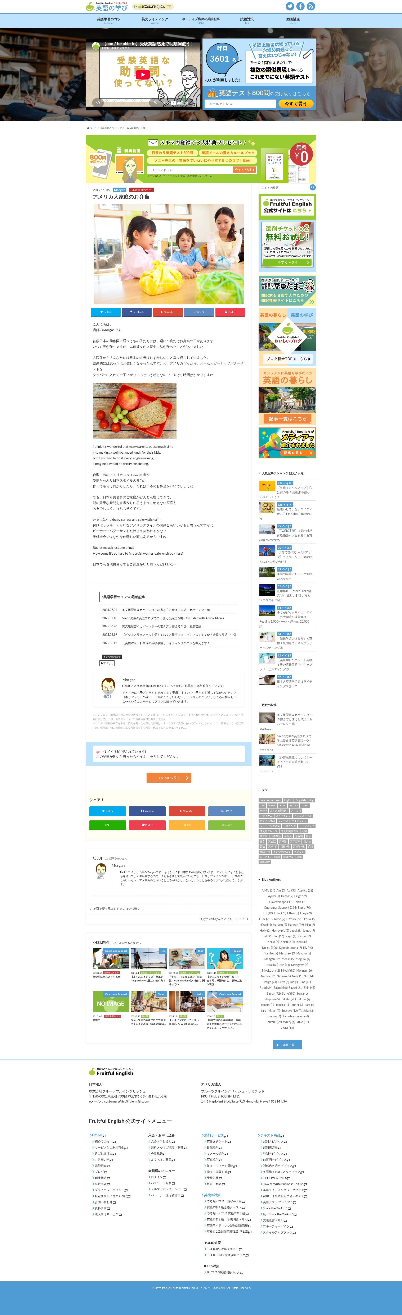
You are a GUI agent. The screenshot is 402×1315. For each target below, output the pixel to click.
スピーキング (283, 815)
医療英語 (276, 836)
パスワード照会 (161, 1183)
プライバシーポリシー (109, 1190)
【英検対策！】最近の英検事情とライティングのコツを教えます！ (166, 643)
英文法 (307, 841)
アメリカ (108, 663)
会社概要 (101, 1184)
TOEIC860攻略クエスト (223, 1249)
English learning (304, 800)
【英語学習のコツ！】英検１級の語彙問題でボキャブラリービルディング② (285, 662)
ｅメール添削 (215, 1153)
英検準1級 (299, 846)
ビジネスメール (303, 815)
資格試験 (265, 861)
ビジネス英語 (267, 820)
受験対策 (213, 1177)
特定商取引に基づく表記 (111, 1196)
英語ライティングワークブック (283, 1190)
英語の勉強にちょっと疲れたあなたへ (294, 574)
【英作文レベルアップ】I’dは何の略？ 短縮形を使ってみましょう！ (285, 490)
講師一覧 (288, 1044)
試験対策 (247, 20)
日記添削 (213, 1147)
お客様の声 (102, 1159)
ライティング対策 (270, 826)
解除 (181, 1147)
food (262, 805)
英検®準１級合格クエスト (224, 1207)
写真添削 (213, 1159)
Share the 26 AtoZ (275, 1208)
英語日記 (299, 851)
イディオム (266, 815)
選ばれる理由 (103, 1153)
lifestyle (293, 805)
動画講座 (293, 20)
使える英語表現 (289, 831)
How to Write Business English (283, 1184)
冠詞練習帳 (270, 1147)
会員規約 (157, 1153)
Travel (263, 810)
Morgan (118, 865)
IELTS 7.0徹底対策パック (223, 1272)
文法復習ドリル (273, 1220)
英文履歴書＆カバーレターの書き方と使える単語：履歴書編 (161, 626)
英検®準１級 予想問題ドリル (227, 1219)
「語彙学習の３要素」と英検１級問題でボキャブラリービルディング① (285, 640)
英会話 (272, 841)
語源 (299, 856)
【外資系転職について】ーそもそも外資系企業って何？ (286, 764)
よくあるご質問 (161, 1159)
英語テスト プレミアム (278, 1202)
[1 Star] (97, 752)
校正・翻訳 (214, 1184)
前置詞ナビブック (274, 1159)
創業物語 (101, 1177)
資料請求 (101, 1208)
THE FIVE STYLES (275, 1177)
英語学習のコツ (109, 20)
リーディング (306, 826)
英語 (310, 846)
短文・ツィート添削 (220, 1165)
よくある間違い (279, 810)
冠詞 (304, 831)
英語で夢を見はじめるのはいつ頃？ (116, 908)
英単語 (283, 841)
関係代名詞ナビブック (277, 1165)
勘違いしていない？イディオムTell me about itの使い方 (285, 511)
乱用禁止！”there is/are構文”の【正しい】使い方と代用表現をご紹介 (285, 593)
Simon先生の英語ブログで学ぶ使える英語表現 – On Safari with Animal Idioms (173, 618)
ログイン (157, 1177)
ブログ (99, 1171)
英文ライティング (155, 20)
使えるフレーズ (268, 831)
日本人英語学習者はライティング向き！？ (294, 681)
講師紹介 (101, 1165)
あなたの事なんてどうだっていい (222, 919)
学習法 (288, 836)
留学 (308, 836)
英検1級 (272, 846)
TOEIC (304, 805)
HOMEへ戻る (169, 778)
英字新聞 (295, 841)
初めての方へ (103, 1141)
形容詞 (299, 836)
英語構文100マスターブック (281, 1171)
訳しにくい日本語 (270, 856)
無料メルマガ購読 (162, 1147)
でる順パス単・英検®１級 (224, 1201)
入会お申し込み (161, 1141)
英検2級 (285, 846)
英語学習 (265, 851)
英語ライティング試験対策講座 (227, 1225)
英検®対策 (212, 1195)
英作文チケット (217, 1141)
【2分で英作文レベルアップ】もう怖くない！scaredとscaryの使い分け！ (285, 554)
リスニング (289, 826)
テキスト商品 (270, 1135)
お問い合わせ (103, 1202)
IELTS (282, 805)
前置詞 (263, 836)
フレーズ (283, 820)
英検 (262, 846)
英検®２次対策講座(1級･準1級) (227, 1231)
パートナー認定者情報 (165, 1195)
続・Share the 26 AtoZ (278, 1214)
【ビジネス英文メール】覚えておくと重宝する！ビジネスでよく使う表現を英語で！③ (179, 634)
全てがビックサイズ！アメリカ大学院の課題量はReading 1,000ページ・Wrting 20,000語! (285, 617)
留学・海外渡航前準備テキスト (283, 1196)
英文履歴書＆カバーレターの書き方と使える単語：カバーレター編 (166, 609)
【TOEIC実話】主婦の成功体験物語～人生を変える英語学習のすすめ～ (285, 533)
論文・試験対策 (217, 1171)
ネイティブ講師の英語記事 (201, 20)
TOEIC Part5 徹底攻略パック (226, 1255)
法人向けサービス (106, 1214)
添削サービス (214, 1135)
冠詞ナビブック (273, 1141)
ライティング (299, 820)
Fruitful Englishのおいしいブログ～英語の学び (199, 1287)
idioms (272, 805)
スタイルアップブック (277, 1232)
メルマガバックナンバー (167, 1189)
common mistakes (270, 800)
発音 (262, 841)
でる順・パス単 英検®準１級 (226, 1213)
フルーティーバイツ (276, 1226)
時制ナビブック (273, 1153)
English (288, 800)
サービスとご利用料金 (109, 1147)
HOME (97, 1135)
